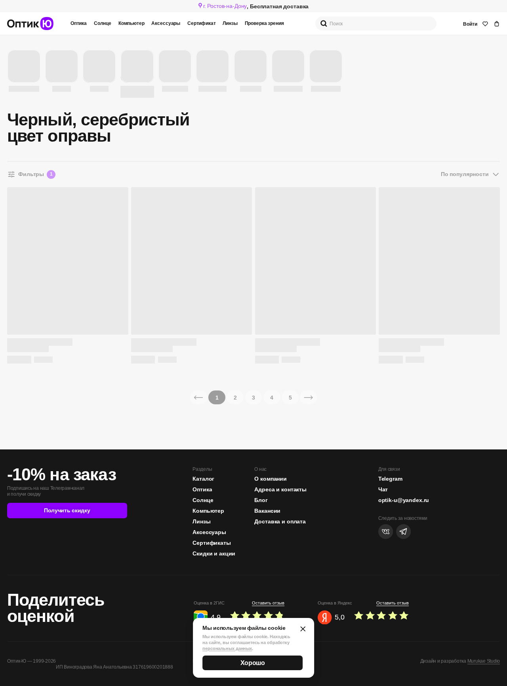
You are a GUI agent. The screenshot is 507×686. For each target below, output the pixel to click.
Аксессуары (165, 23)
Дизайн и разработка (460, 661)
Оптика (79, 23)
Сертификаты (212, 543)
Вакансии (267, 511)
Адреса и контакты (280, 489)
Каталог (203, 479)
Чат (383, 489)
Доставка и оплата (280, 521)
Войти (470, 24)
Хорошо (252, 662)
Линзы (230, 23)
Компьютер (131, 23)
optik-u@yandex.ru (403, 500)
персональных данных (227, 648)
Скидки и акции (214, 553)
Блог (260, 500)
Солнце (102, 23)
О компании (270, 479)
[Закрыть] (303, 629)
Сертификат (201, 23)
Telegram (390, 479)
